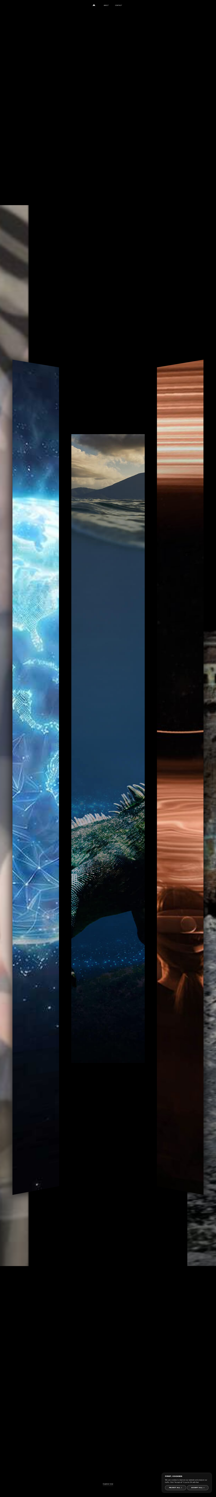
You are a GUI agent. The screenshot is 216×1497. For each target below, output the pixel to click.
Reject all (174, 1487)
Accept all (197, 1487)
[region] (187, 1483)
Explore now (108, 1484)
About (106, 5)
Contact (118, 5)
